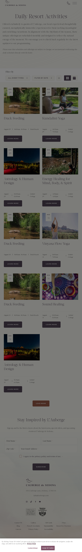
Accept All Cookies (47, 548)
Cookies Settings (32, 548)
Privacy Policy (31, 544)
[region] (41, 545)
